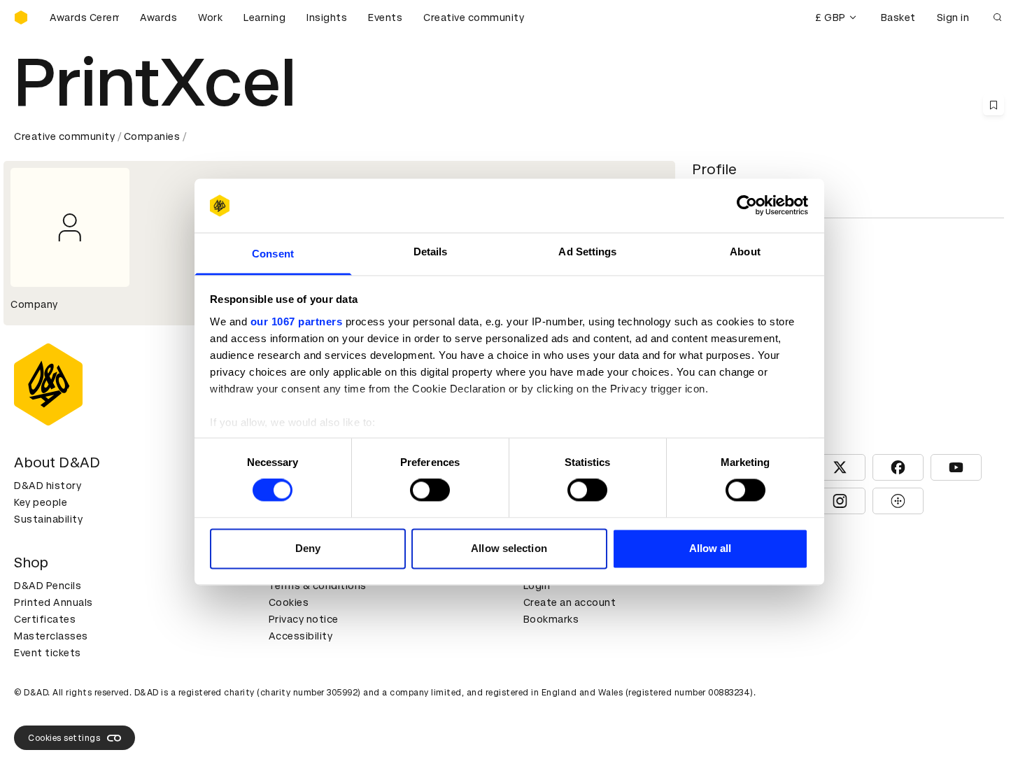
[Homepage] (21, 17)
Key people (40, 502)
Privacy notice (304, 619)
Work (210, 17)
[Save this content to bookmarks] (993, 104)
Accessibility (301, 636)
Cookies (289, 602)
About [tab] (745, 251)
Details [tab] (430, 251)
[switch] (430, 490)
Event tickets (47, 652)
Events (385, 17)
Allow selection (509, 548)
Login (537, 585)
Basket (898, 17)
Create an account (569, 602)
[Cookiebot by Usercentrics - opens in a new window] (747, 205)
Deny (307, 548)
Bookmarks (551, 619)
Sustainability (48, 519)
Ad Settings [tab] (587, 251)
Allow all (710, 548)
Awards (158, 17)
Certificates (45, 619)
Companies (152, 136)
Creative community (473, 17)
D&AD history (47, 485)
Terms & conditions (318, 585)
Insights (326, 17)
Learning (264, 17)
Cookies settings (64, 738)
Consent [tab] (273, 254)
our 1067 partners (296, 321)
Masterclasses (51, 636)
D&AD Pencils (47, 585)
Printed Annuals (53, 602)
